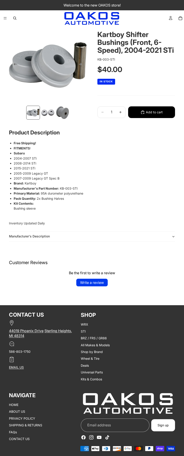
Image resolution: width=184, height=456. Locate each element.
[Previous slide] (14, 65)
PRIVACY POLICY (22, 418)
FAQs (13, 432)
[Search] (15, 18)
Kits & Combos (91, 379)
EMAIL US (16, 367)
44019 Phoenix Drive (26, 331)
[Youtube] (99, 437)
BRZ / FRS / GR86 (94, 338)
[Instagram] (91, 437)
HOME (13, 405)
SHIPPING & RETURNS (25, 425)
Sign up (163, 425)
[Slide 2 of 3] (47, 112)
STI (83, 331)
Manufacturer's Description (29, 236)
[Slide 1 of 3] (33, 112)
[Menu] (5, 18)
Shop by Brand (92, 352)
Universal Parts (92, 372)
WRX (84, 325)
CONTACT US (19, 439)
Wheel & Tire (90, 359)
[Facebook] (83, 437)
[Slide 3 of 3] (62, 112)
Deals (85, 365)
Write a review (92, 282)
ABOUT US (17, 412)
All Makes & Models (95, 345)
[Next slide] (82, 65)
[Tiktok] (107, 437)
